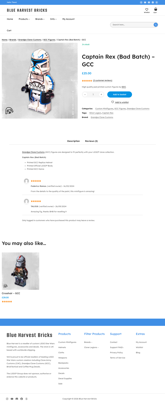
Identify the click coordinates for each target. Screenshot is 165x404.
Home (4, 39)
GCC (124, 87)
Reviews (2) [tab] (91, 141)
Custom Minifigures (104, 108)
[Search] (156, 25)
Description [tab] (73, 141)
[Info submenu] (56, 19)
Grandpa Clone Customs (29, 39)
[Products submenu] (29, 19)
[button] (34, 262)
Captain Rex (107, 113)
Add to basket (119, 94)
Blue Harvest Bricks (27, 10)
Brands (12, 39)
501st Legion (95, 113)
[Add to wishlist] (34, 256)
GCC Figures (49, 39)
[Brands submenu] (44, 19)
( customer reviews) (102, 80)
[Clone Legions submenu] (98, 347)
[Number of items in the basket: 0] (155, 9)
